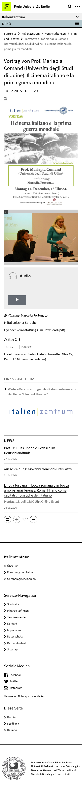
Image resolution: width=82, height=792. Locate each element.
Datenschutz (14, 636)
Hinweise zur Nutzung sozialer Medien (24, 696)
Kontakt (12, 623)
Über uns (12, 566)
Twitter (14, 681)
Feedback (13, 723)
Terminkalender (16, 617)
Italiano (12, 730)
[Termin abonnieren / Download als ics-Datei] (41, 98)
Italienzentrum (30, 33)
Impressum (14, 630)
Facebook (15, 675)
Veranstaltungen (55, 33)
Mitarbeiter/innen (18, 610)
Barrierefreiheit (16, 643)
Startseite (10, 33)
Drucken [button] (12, 717)
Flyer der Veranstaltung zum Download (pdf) (34, 330)
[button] (7, 519)
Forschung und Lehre (20, 572)
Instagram (16, 688)
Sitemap (12, 649)
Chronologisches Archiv (21, 579)
